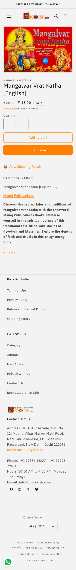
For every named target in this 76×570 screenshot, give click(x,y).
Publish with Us (18, 373)
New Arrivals (16, 364)
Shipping (8, 108)
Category (14, 345)
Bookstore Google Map (25, 450)
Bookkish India (35, 542)
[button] (9, 16)
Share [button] (11, 253)
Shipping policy (52, 554)
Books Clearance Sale (23, 392)
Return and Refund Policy (26, 309)
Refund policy (33, 547)
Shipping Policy (18, 319)
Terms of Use (16, 290)
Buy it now (38, 150)
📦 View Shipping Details (22, 166)
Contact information (40, 560)
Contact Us (15, 383)
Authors (13, 355)
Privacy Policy (17, 300)
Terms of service (28, 554)
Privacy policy (55, 547)
